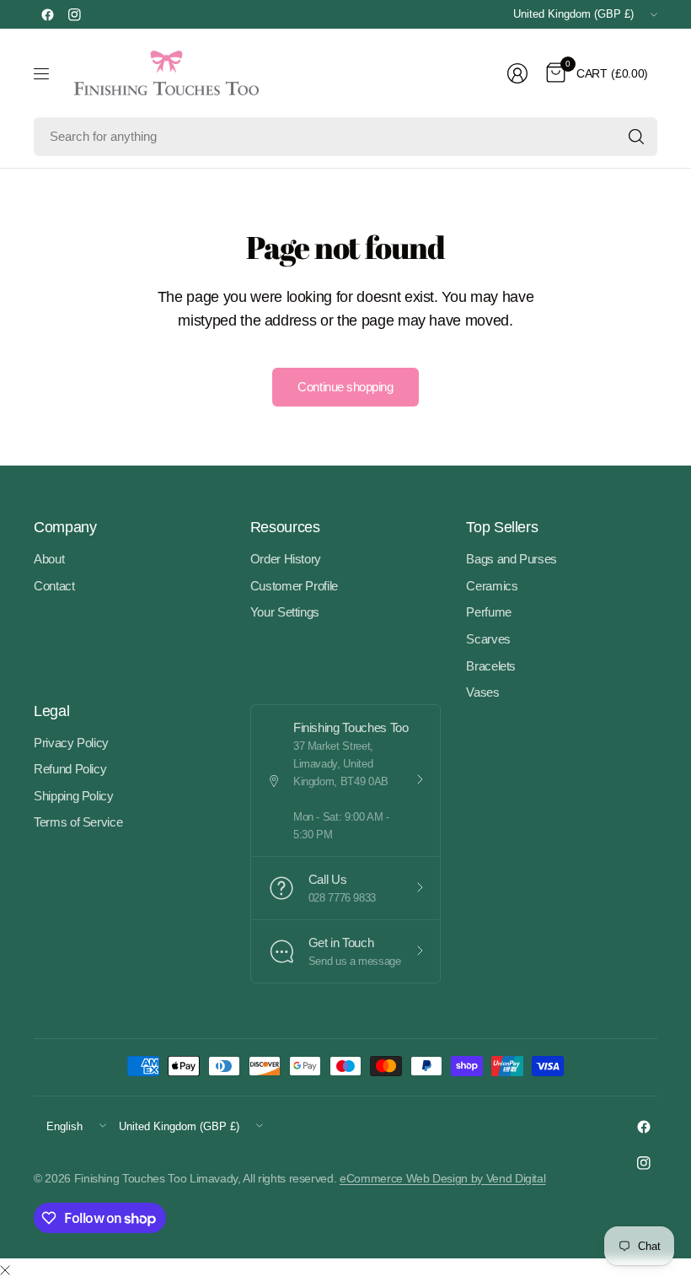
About (49, 559)
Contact (54, 586)
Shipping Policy (74, 796)
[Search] (636, 136)
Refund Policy (70, 769)
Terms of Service (78, 822)
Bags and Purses (511, 559)
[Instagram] (74, 14)
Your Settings (284, 612)
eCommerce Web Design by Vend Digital (442, 1178)
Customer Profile (294, 586)
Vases (482, 692)
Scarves (488, 639)
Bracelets (491, 666)
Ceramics (491, 586)
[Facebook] (47, 14)
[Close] (5, 1271)
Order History (285, 559)
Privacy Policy (71, 742)
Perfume (489, 612)
